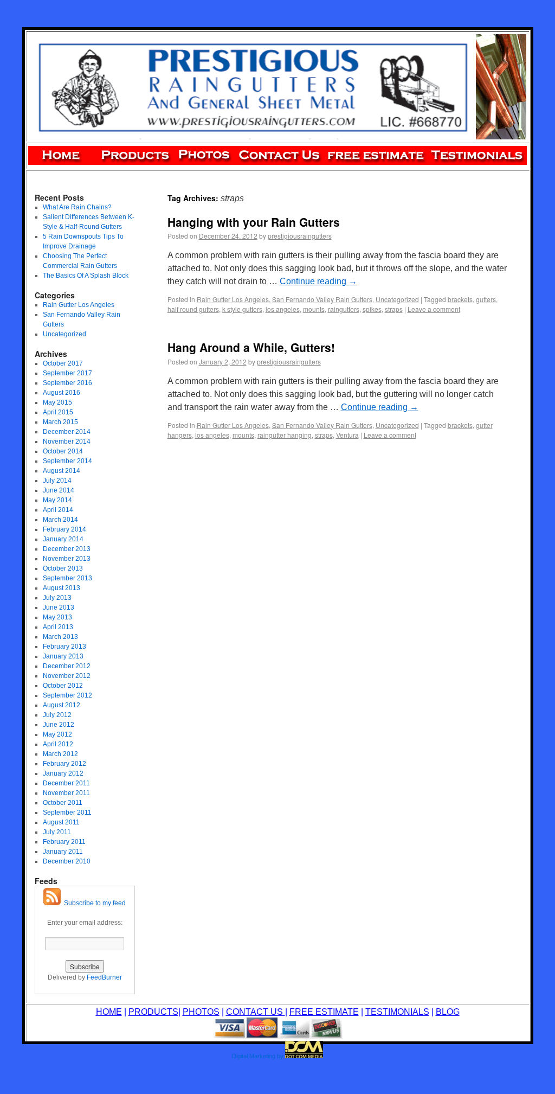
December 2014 (67, 432)
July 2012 (57, 715)
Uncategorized (397, 299)
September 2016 (67, 383)
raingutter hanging (284, 434)
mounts (314, 309)
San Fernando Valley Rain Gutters (322, 299)
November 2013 (67, 558)
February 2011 (64, 842)
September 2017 (67, 373)
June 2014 (58, 490)
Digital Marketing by (257, 1056)
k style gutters (242, 309)
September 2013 (67, 578)
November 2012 (67, 676)
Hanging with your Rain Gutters (253, 222)
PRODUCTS (153, 1011)
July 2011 (57, 832)
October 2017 (63, 363)
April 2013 (58, 627)
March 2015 (60, 422)
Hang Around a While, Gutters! (251, 347)
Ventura (347, 434)
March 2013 (60, 637)
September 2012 (67, 695)
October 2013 (63, 568)
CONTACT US (255, 1011)
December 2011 (66, 783)
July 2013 (57, 598)
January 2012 (63, 773)
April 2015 (58, 412)
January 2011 (63, 851)
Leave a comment (434, 309)
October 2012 (63, 685)
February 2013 (64, 646)
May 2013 (57, 617)
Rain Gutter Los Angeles (233, 299)
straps (394, 309)
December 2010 (67, 861)
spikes (372, 309)
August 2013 (61, 588)
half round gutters (193, 309)
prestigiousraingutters (300, 235)
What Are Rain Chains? (77, 207)
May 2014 (57, 500)
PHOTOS (201, 1011)
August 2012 (61, 705)
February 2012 (64, 763)
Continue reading (318, 281)
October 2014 (63, 451)
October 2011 (62, 803)
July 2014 (57, 480)
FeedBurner (104, 977)
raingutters (343, 309)
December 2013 (67, 549)
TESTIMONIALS (397, 1011)
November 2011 (66, 793)
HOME (109, 1011)
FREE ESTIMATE (324, 1011)
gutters (486, 299)
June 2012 (58, 724)
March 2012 (60, 754)
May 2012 (57, 734)
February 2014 (64, 529)
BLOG (448, 1011)
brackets (460, 299)
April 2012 (58, 744)
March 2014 (60, 519)
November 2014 (67, 441)
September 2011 (67, 812)
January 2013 (63, 656)
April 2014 (58, 510)
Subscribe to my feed (93, 903)
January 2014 (63, 539)
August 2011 (61, 822)
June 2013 (58, 607)
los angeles (283, 309)
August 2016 (61, 392)
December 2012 (67, 666)
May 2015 (57, 402)
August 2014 (61, 471)
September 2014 (67, 461)
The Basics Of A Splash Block (85, 275)
